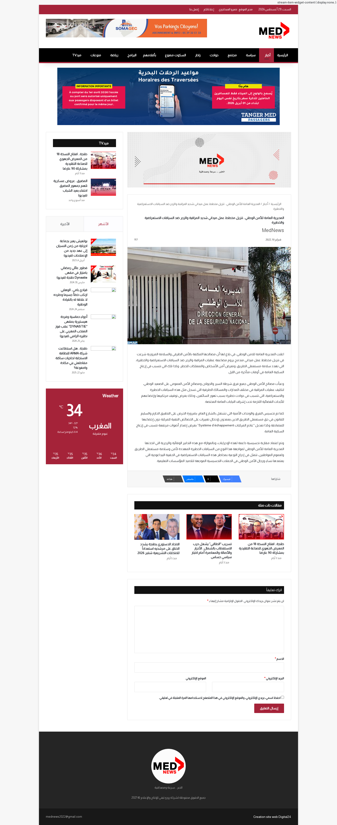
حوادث (214, 55)
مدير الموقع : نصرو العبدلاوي (236, 9)
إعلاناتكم (209, 9)
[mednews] (274, 31)
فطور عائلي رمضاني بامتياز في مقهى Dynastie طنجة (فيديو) (72, 272)
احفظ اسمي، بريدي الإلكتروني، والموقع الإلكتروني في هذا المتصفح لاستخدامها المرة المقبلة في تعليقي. (220, 697)
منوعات (96, 55)
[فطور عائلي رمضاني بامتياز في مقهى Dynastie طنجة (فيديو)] (103, 274)
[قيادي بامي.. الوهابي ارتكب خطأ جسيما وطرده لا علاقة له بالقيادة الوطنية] (103, 296)
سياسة (251, 55)
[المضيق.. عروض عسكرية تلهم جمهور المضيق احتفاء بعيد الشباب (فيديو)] (103, 187)
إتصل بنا (194, 9)
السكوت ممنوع (175, 55)
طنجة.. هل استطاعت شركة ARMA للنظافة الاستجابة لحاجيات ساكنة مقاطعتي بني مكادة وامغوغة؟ (71, 358)
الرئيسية (282, 55)
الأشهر (103, 224)
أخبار (268, 55)
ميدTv (76, 55)
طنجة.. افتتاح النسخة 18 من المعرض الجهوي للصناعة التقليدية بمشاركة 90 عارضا (261, 548)
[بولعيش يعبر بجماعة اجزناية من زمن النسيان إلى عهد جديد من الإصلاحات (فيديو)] (103, 247)
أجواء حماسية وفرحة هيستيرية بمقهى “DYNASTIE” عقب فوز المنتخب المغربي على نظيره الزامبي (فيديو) (71, 326)
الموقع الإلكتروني (196, 678)
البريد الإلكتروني (274, 678)
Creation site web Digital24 (272, 817)
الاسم (279, 658)
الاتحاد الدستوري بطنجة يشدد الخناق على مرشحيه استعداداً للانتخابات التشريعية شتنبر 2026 (159, 548)
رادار (198, 55)
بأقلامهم (149, 55)
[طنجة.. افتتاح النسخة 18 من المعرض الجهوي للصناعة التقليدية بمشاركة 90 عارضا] (261, 527)
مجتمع (232, 55)
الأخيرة (64, 224)
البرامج (131, 55)
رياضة (114, 55)
